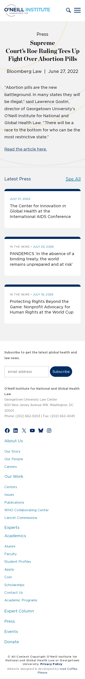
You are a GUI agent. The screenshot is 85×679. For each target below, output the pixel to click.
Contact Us (13, 592)
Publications (14, 502)
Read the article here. (25, 149)
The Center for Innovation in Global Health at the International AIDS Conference (40, 211)
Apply (9, 569)
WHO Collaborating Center (26, 510)
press (42, 34)
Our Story (12, 451)
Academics (15, 536)
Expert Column (19, 611)
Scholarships (14, 585)
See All (73, 179)
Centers (10, 487)
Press (9, 621)
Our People (13, 459)
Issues (9, 494)
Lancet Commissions (20, 518)
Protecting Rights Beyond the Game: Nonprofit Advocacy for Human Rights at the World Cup (41, 306)
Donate (11, 642)
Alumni (9, 546)
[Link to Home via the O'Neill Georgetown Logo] (27, 15)
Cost (8, 577)
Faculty (10, 554)
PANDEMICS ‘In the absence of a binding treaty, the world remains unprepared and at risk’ (42, 259)
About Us (13, 441)
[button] (68, 11)
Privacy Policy (51, 664)
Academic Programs (20, 600)
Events (11, 631)
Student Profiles (17, 561)
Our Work (13, 476)
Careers (10, 466)
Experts (11, 527)
